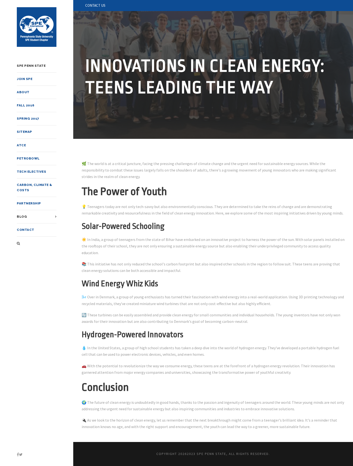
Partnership (29, 203)
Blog (22, 216)
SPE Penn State (31, 65)
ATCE (21, 145)
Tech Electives (31, 171)
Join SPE (24, 79)
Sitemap (24, 132)
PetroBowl (28, 158)
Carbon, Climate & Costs (34, 187)
